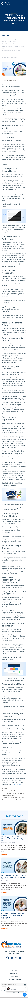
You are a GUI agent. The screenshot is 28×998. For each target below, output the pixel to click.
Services (14, 970)
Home (14, 964)
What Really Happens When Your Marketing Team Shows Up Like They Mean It (13, 915)
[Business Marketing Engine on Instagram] (16, 957)
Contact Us (14, 976)
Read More (4, 854)
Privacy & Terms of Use (14, 979)
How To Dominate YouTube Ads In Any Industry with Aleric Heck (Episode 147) (13, 800)
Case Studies (14, 973)
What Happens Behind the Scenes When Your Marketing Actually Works (13, 839)
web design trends (9, 791)
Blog (5, 789)
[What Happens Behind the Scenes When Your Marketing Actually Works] (14, 834)
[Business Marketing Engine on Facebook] (7, 957)
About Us (14, 967)
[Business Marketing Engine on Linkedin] (12, 957)
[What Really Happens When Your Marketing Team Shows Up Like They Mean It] (14, 910)
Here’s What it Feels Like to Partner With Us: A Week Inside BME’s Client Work (14, 877)
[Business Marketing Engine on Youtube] (20, 958)
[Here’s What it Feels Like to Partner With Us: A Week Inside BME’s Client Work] (14, 872)
